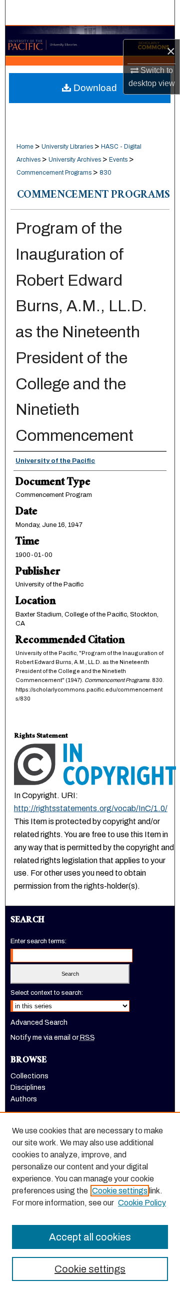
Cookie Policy (142, 1202)
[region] (90, 1202)
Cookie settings (120, 1190)
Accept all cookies (90, 1236)
